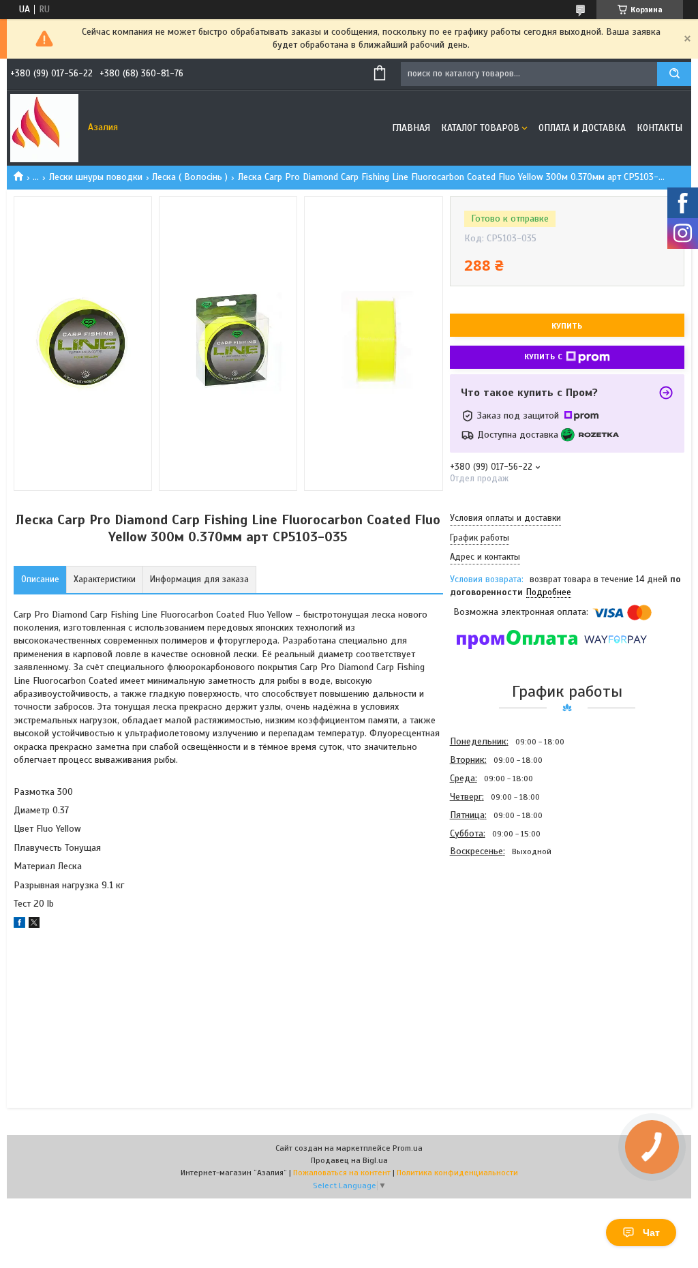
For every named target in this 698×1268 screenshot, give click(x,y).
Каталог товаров (480, 128)
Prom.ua (408, 1148)
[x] (34, 925)
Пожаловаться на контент (342, 1172)
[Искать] (674, 74)
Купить (566, 326)
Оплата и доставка (582, 128)
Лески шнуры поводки (95, 177)
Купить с (543, 356)
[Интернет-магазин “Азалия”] (44, 128)
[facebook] (19, 925)
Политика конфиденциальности (457, 1172)
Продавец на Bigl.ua (349, 1160)
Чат (651, 1232)
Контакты (659, 128)
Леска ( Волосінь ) (190, 177)
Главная (411, 128)
